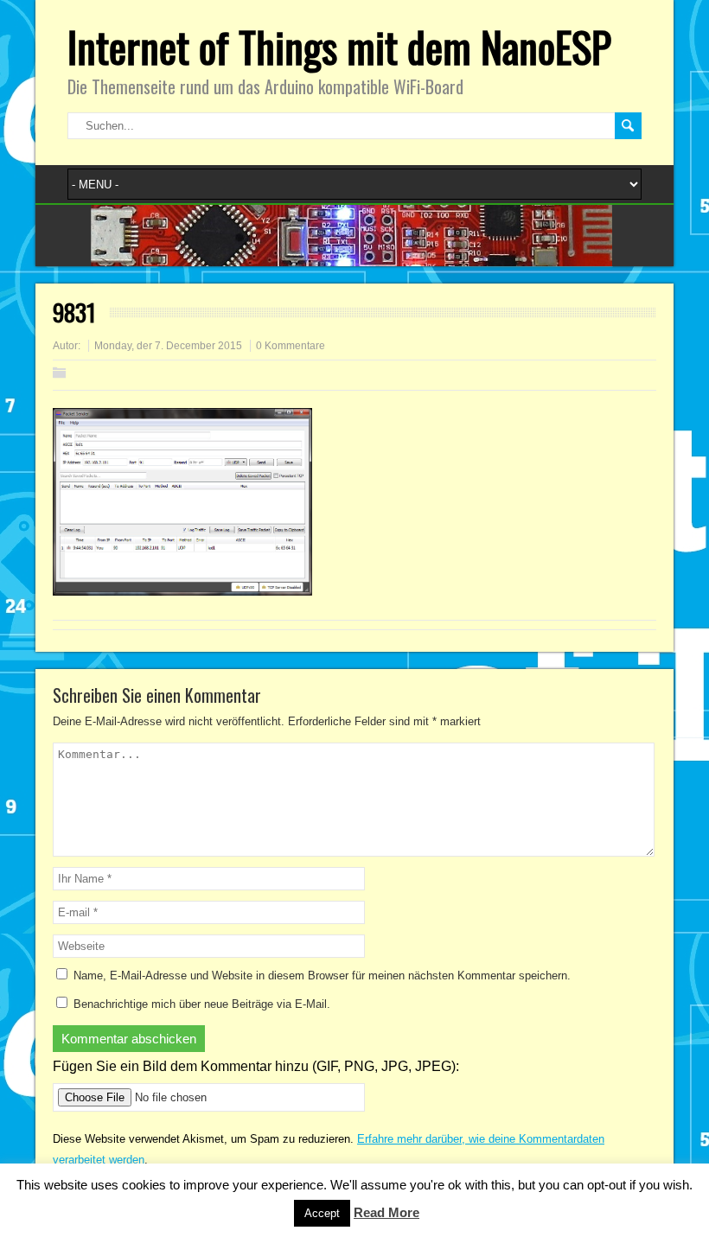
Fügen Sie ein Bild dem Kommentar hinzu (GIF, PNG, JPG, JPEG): (256, 1066)
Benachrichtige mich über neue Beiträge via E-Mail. (201, 1004)
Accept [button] (322, 1213)
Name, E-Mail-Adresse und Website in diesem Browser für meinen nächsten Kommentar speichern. (322, 975)
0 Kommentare (290, 346)
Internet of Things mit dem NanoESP (339, 46)
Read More (386, 1212)
